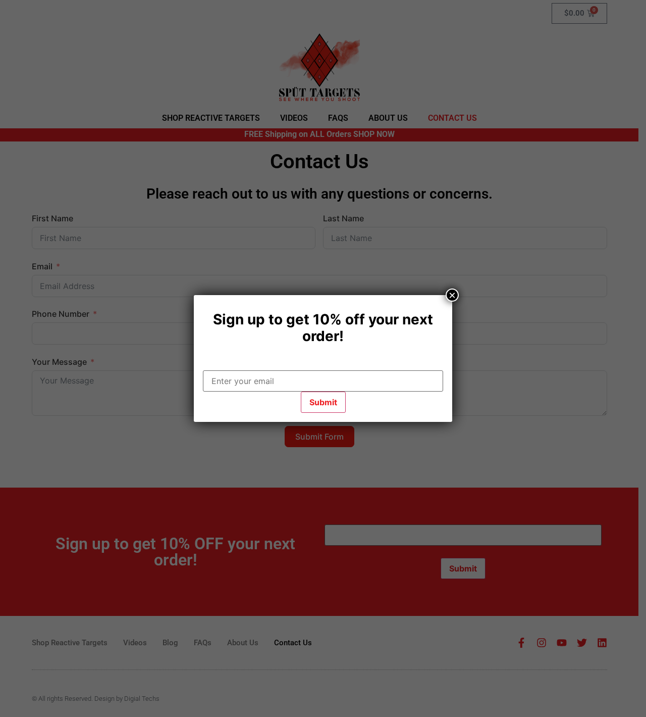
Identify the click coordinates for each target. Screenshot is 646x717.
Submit (323, 402)
